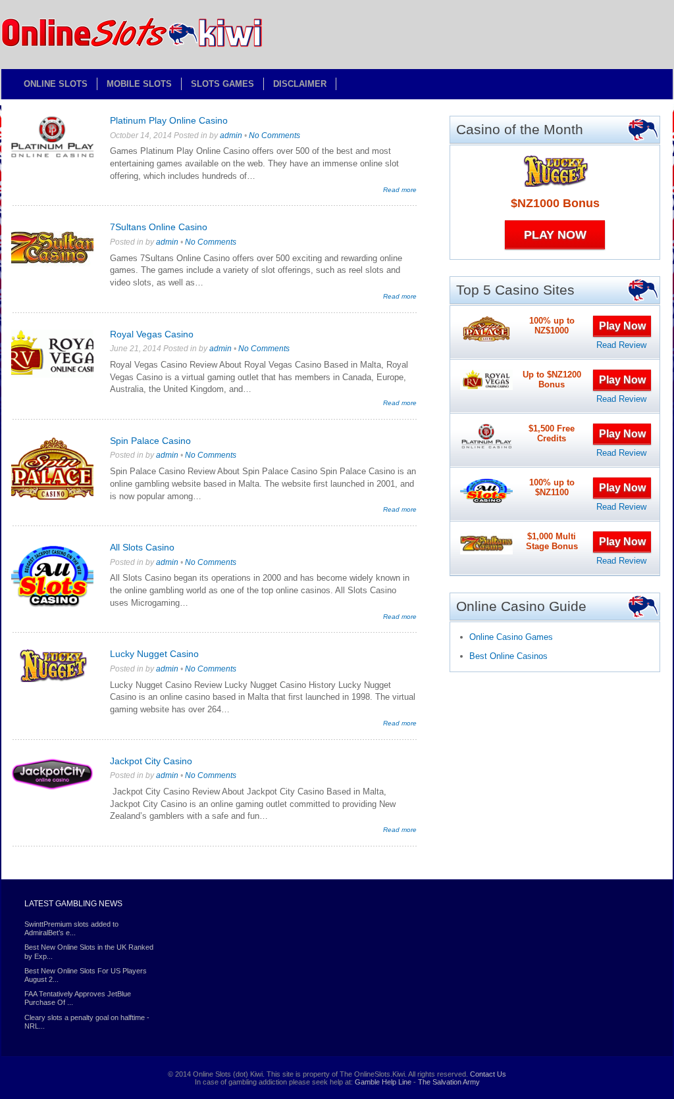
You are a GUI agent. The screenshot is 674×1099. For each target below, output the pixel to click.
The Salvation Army (449, 1082)
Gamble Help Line (383, 1082)
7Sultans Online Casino (158, 227)
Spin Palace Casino (150, 440)
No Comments (274, 135)
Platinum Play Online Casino (169, 120)
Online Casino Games (511, 637)
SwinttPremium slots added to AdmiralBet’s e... (71, 928)
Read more (400, 189)
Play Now (555, 234)
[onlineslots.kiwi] (133, 45)
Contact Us (488, 1074)
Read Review (621, 345)
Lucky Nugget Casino (154, 653)
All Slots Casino (142, 547)
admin (231, 135)
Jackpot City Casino (151, 761)
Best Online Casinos (508, 656)
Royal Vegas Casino (152, 334)
